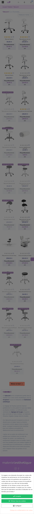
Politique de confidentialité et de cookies (21, 510)
